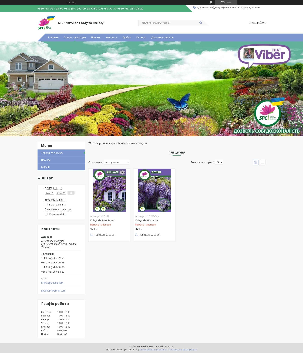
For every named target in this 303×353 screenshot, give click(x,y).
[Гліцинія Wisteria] (154, 191)
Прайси (126, 37)
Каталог (141, 37)
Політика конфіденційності (183, 349)
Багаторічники (126, 143)
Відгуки (45, 166)
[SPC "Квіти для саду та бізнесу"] (46, 22)
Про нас (95, 37)
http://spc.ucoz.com (52, 282)
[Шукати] (200, 23)
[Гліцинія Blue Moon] (109, 191)
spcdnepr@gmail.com (53, 290)
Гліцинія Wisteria (146, 220)
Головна (53, 37)
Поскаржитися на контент (153, 349)
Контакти (111, 37)
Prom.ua (169, 346)
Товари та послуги (74, 37)
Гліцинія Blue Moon (102, 220)
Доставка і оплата (162, 37)
